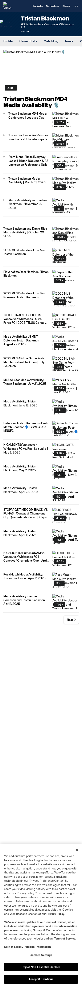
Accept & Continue (40, 979)
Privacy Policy (55, 913)
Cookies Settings (41, 955)
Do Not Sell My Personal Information (27, 946)
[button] (75, 6)
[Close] (77, 849)
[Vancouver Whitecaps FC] (7, 6)
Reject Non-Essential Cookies (41, 967)
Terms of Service (55, 922)
